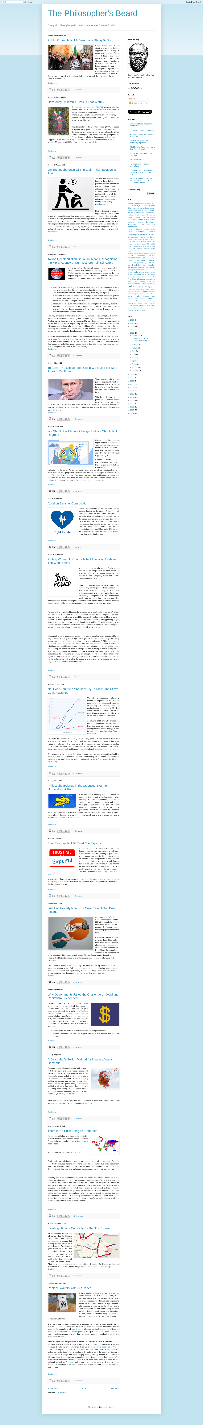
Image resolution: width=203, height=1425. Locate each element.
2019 (132, 381)
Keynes (146, 263)
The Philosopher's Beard (93, 13)
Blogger (111, 1407)
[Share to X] (63, 90)
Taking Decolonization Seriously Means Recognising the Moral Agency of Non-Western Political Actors (82, 260)
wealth (142, 310)
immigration (141, 255)
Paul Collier (151, 277)
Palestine (144, 277)
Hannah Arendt (149, 248)
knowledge (136, 265)
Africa (129, 206)
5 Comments (77, 1276)
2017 (132, 388)
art (141, 208)
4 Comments (77, 1118)
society (138, 296)
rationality (131, 291)
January (135, 371)
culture (146, 219)
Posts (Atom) (62, 1392)
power (153, 287)
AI (133, 206)
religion (144, 291)
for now (70, 1362)
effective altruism (149, 229)
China (147, 215)
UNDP (70, 732)
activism (144, 203)
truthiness (152, 303)
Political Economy (134, 284)
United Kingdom (139, 306)
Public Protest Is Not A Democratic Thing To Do (79, 40)
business (140, 213)
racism (153, 289)
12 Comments (78, 1216)
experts (130, 239)
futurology (147, 241)
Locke (147, 267)
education (138, 229)
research (131, 294)
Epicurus (152, 231)
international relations (145, 260)
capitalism (131, 215)
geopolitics (146, 244)
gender (130, 244)
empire (130, 231)
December (136, 336)
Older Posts (114, 1388)
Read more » (52, 83)
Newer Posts (53, 1388)
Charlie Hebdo (140, 215)
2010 (132, 410)
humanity (152, 253)
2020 (132, 378)
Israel (135, 263)
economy (131, 229)
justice (140, 262)
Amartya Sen (138, 206)
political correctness (147, 281)
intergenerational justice (137, 258)
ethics (146, 234)
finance (153, 239)
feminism (146, 239)
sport (153, 296)
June (134, 354)
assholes (146, 208)
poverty (147, 287)
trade (145, 303)
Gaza (153, 241)
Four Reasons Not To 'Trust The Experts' (75, 843)
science (131, 296)
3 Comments (77, 157)
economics (132, 227)
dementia (140, 222)
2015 (132, 394)
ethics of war (144, 237)
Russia (153, 294)
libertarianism (132, 267)
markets (152, 267)
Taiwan (136, 298)
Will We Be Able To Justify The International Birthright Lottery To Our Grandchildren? (142, 181)
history (153, 251)
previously (100, 204)
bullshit (134, 213)
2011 (132, 407)
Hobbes (130, 253)
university (143, 308)
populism (140, 287)
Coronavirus (132, 220)
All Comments (136, 103)
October (135, 345)
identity (130, 256)
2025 (132, 323)
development (133, 224)
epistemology (132, 235)
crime (141, 220)
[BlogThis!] (60, 90)
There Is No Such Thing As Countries (72, 1131)
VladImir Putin (132, 310)
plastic (137, 281)
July (134, 351)
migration (137, 274)
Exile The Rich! (135, 160)
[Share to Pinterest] (68, 90)
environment (140, 231)
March (134, 364)
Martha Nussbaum (140, 270)
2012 (132, 404)
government (147, 246)
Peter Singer (132, 279)
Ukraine (130, 305)
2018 (132, 384)
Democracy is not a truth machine (142, 130)
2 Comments (77, 1381)
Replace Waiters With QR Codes (69, 1288)
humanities (145, 253)
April (134, 361)
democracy (150, 222)
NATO (144, 274)
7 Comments (77, 90)
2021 (132, 375)
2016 (132, 391)
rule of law (146, 294)
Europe (152, 237)
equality (140, 235)
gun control (137, 248)
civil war (152, 215)
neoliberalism (151, 274)
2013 (132, 400)
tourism (140, 303)
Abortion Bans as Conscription (68, 503)
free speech (140, 241)
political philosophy (148, 284)
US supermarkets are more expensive (69, 1332)
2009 (132, 413)
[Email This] (58, 90)
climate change (134, 217)
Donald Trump (144, 224)
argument (136, 208)
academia (137, 203)
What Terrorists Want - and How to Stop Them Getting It (142, 148)
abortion (130, 203)
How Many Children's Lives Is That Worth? (76, 102)
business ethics (150, 213)
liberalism (151, 265)
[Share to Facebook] (66, 90)
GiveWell (99, 107)
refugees (137, 291)
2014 (132, 397)
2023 (132, 330)
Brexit (130, 213)
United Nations (150, 305)
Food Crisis (131, 241)
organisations (136, 277)
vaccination (151, 308)
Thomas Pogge (142, 301)
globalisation (138, 246)
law (144, 265)
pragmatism (131, 289)
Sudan (130, 298)
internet (130, 263)
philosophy (141, 279)
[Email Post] (53, 90)
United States (133, 308)
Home (84, 1388)
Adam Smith (151, 203)
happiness (131, 251)
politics (132, 286)
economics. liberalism (147, 227)
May (134, 358)
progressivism (145, 289)
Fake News (138, 239)
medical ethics (144, 272)
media (135, 272)
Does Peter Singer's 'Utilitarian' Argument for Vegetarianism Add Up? (142, 172)
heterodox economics (142, 251)
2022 (132, 333)
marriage (131, 270)
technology (151, 299)
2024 (132, 327)
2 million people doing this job (106, 1347)
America (147, 206)
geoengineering (138, 244)
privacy (138, 289)
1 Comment (77, 547)
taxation (142, 298)
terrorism (131, 301)
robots (141, 294)
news (129, 277)
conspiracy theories (148, 217)
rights (136, 294)
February (135, 367)
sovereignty (146, 296)
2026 (132, 320)
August (135, 348)
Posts (133, 99)
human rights (137, 253)
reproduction (151, 291)
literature (141, 267)
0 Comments (77, 356)
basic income (138, 210)
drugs (153, 224)
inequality (152, 255)
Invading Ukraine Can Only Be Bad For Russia (79, 1228)
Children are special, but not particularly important (140, 142)
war (138, 310)
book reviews (150, 210)
